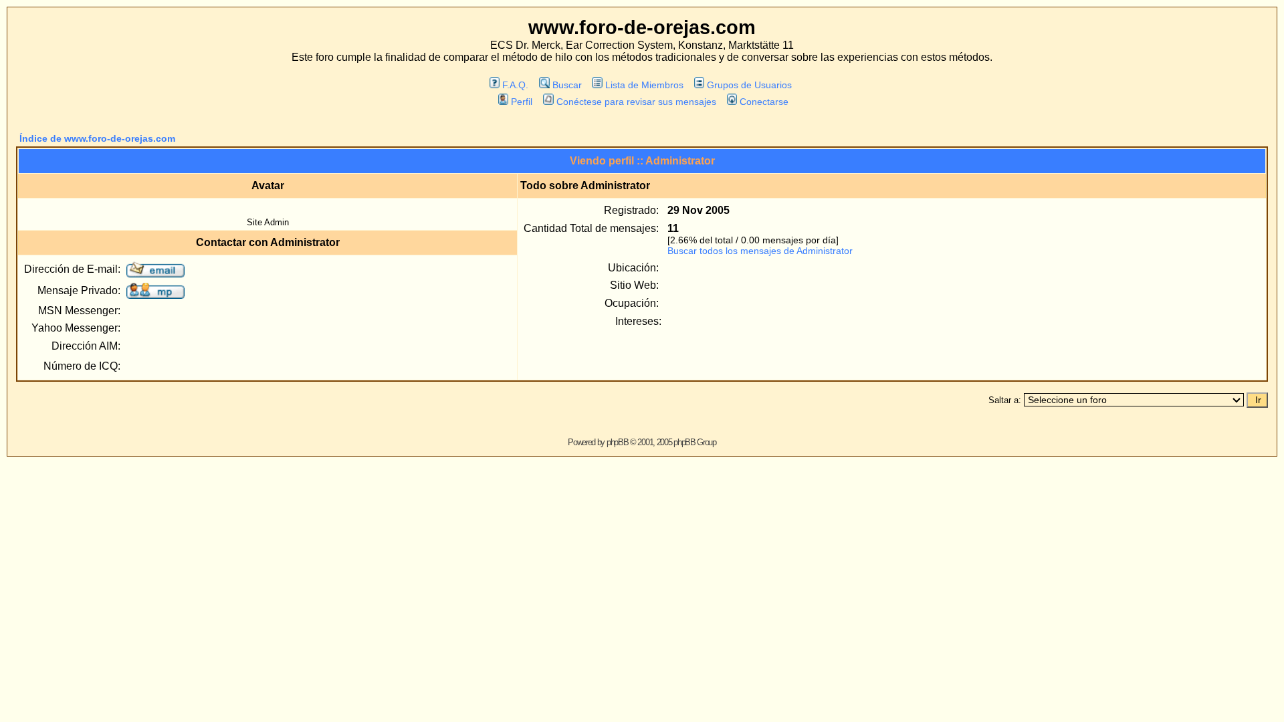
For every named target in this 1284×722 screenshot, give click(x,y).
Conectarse (764, 101)
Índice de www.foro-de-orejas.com (97, 138)
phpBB (618, 442)
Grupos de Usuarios (749, 85)
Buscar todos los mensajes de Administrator (760, 250)
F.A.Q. (515, 85)
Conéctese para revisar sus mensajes (636, 101)
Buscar (566, 85)
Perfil (521, 101)
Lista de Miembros (644, 85)
